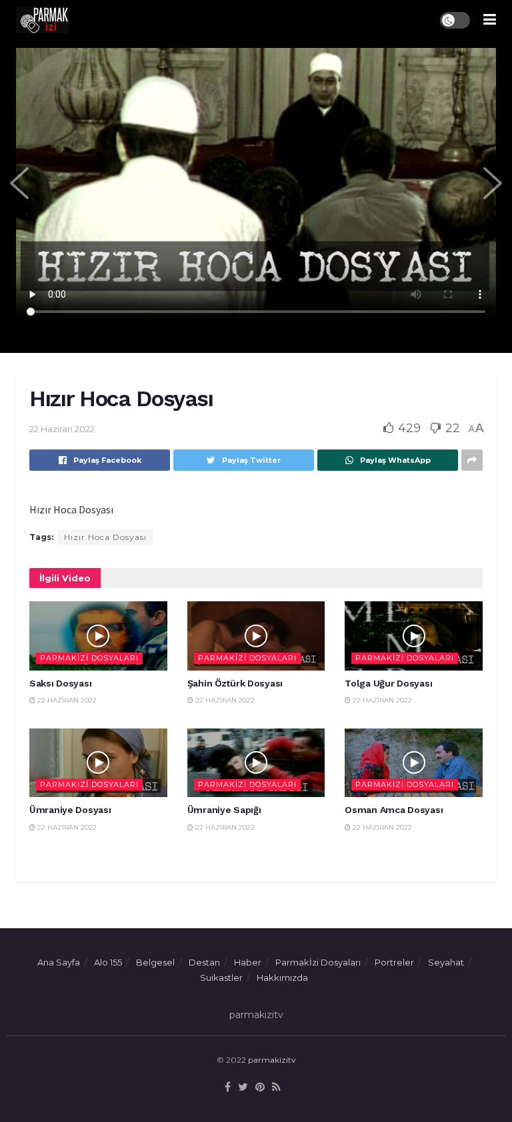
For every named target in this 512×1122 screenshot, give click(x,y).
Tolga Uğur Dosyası (388, 683)
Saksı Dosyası (60, 683)
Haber (247, 962)
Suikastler (221, 977)
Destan (204, 962)
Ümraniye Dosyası (70, 809)
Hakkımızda (282, 977)
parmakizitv (272, 1060)
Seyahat (446, 962)
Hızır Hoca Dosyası (105, 537)
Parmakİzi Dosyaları (89, 658)
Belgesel (155, 962)
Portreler (394, 962)
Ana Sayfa (58, 962)
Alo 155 (108, 962)
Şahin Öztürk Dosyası (235, 683)
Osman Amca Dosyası (394, 809)
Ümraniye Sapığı (224, 809)
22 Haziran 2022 (62, 428)
